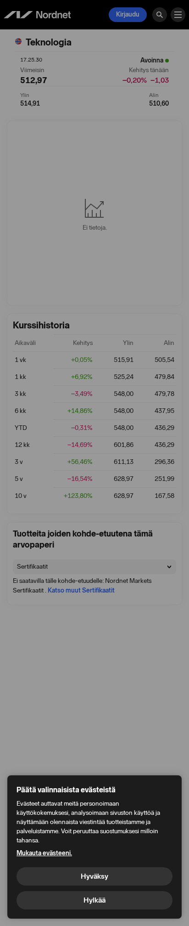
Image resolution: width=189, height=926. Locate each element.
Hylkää (94, 900)
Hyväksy (94, 876)
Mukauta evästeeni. (44, 853)
